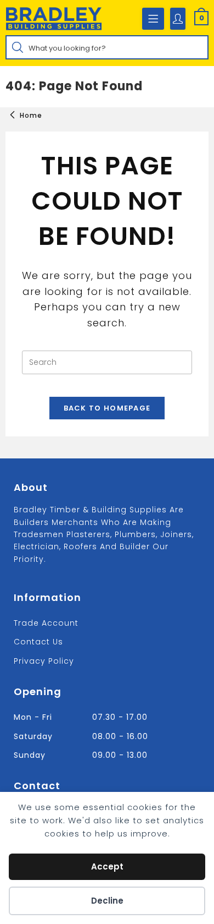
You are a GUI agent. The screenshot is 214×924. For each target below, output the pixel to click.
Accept (107, 866)
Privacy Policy (44, 660)
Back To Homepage (107, 408)
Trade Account (46, 622)
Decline (107, 900)
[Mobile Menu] (153, 19)
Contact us (38, 641)
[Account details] (177, 19)
